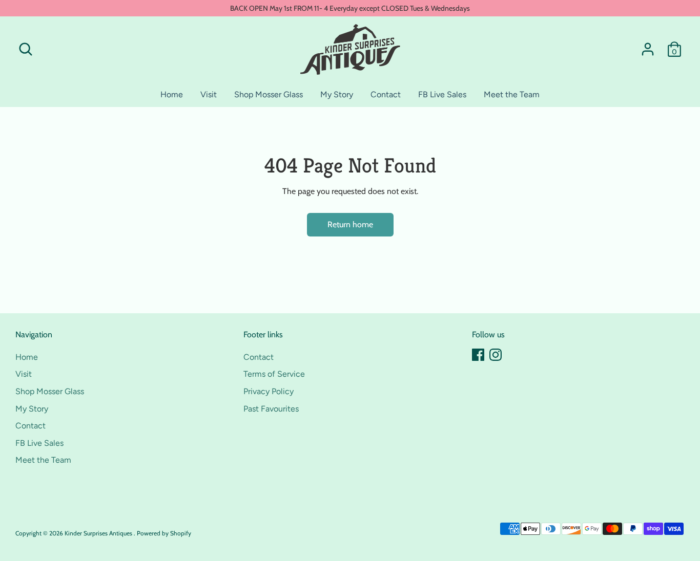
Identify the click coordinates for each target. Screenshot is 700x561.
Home (171, 94)
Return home (350, 224)
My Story (336, 94)
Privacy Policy (268, 391)
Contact (385, 94)
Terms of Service (274, 374)
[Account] (647, 49)
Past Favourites (271, 409)
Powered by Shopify (164, 533)
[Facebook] (478, 355)
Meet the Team (512, 94)
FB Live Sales (442, 94)
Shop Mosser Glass (268, 94)
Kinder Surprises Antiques (99, 533)
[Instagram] (495, 355)
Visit (208, 94)
